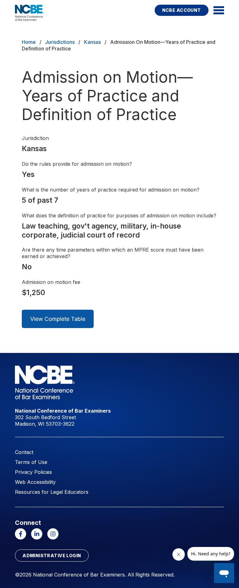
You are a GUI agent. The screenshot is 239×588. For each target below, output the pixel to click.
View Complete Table (57, 319)
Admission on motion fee (51, 282)
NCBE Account (181, 10)
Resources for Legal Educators (51, 492)
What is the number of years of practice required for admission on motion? (110, 190)
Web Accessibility (35, 482)
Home (29, 42)
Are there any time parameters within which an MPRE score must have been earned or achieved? (113, 253)
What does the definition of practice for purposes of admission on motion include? (119, 215)
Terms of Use (31, 462)
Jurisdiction (35, 138)
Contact (24, 452)
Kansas (92, 42)
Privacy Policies (33, 472)
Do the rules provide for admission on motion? (77, 164)
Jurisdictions (60, 42)
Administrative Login (51, 555)
